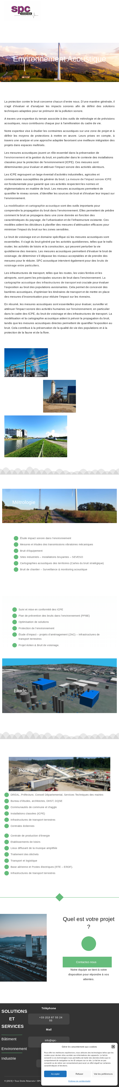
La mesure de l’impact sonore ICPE (88, 179)
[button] (113, 1046)
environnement (16, 157)
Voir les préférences (103, 1074)
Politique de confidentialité (79, 1081)
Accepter (55, 1074)
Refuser (79, 1074)
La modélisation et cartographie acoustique (32, 205)
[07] (22, 2)
